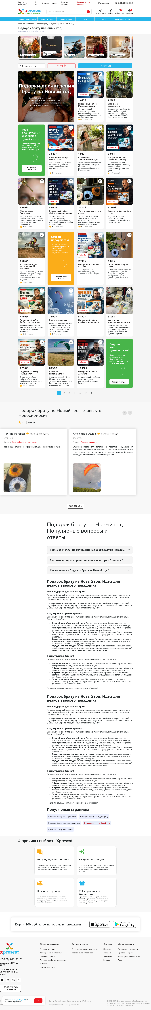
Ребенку (106, 960)
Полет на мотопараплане (56, 373)
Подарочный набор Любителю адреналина (60, 212)
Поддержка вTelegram (11, 988)
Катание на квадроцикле (114, 105)
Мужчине (107, 949)
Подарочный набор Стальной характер (117, 158)
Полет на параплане (59, 320)
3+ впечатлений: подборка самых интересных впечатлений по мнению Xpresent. (89, 380)
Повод (104, 19)
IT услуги (43, 964)
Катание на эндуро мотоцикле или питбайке (29, 267)
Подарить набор (66, 19)
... (79, 393)
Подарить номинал (31, 168)
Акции (54, 3)
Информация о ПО (47, 967)
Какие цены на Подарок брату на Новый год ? (79, 570)
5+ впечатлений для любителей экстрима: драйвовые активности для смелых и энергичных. (31, 380)
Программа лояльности (128, 949)
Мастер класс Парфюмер (26, 212)
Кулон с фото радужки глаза (118, 266)
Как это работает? (22, 3)
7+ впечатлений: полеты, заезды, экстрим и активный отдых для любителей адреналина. (31, 329)
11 (86, 393)
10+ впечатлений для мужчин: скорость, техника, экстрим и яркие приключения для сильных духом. (119, 167)
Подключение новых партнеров (85, 949)
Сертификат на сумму (123, 19)
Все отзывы (75, 506)
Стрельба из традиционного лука (88, 158)
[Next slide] (130, 47)
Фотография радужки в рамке (89, 212)
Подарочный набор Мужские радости (87, 105)
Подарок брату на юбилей (60, 829)
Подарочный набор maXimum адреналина (88, 321)
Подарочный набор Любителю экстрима (30, 321)
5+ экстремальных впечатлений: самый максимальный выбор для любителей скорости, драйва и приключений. (61, 220)
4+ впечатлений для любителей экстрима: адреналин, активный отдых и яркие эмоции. (119, 219)
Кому (85, 19)
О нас (36, 3)
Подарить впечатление (28, 19)
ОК (38, 1000)
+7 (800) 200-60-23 (124, 3)
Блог (120, 960)
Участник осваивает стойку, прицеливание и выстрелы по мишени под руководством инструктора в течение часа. (89, 167)
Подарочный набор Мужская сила (58, 158)
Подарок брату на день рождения (64, 823)
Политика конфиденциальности (53, 960)
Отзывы (45, 3)
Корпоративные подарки (83, 3)
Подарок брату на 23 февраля (62, 816)
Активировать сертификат (51, 953)
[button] (124, 413)
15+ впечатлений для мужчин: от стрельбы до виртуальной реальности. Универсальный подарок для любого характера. (89, 113)
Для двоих (107, 956)
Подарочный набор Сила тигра (119, 212)
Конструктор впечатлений (129, 956)
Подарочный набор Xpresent (87, 373)
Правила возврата (125, 953)
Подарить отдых (47, 19)
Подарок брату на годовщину (94, 816)
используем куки (17, 999)
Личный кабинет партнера (82, 953)
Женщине (107, 953)
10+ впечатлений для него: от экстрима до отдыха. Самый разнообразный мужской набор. (60, 166)
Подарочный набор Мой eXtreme (89, 266)
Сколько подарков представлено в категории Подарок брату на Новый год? (91, 560)
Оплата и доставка (64, 3)
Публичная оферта (47, 956)
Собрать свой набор (61, 278)
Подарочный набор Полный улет (29, 373)
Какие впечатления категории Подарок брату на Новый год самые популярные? (91, 549)
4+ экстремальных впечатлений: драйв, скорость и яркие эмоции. (88, 272)
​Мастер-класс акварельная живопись (119, 321)
